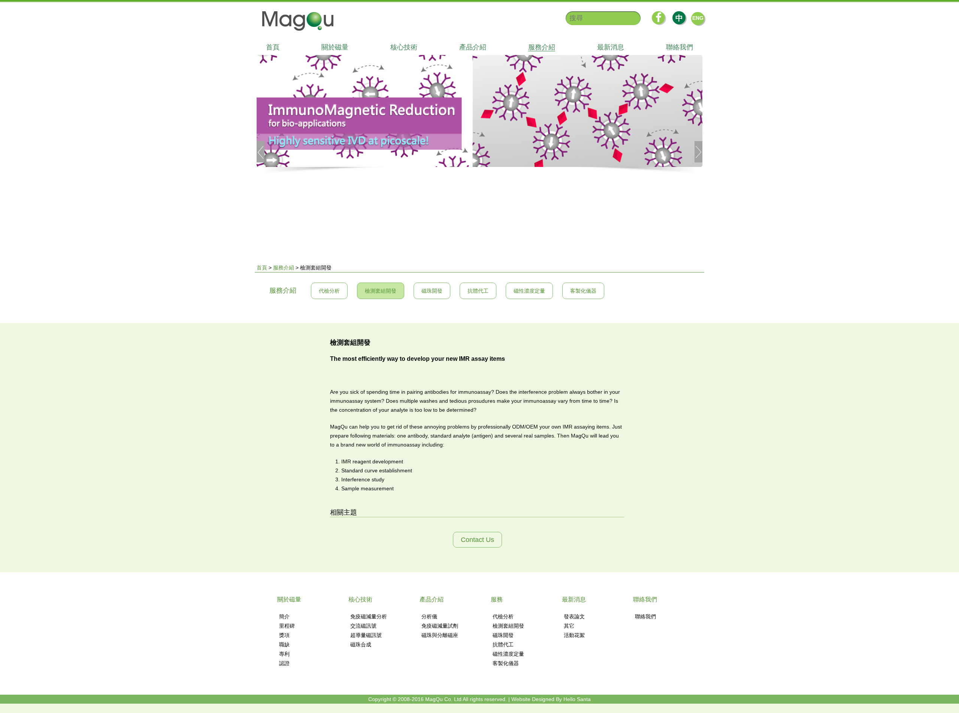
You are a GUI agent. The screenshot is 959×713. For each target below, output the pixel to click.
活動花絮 (574, 635)
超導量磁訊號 (366, 635)
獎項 (284, 635)
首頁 (272, 47)
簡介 (284, 616)
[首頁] (294, 21)
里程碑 (287, 626)
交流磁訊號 (363, 626)
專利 (284, 654)
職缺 (284, 645)
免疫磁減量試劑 (439, 626)
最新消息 (610, 47)
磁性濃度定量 (529, 291)
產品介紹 (472, 47)
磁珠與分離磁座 (439, 635)
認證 (284, 663)
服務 (497, 599)
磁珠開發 (431, 291)
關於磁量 (334, 47)
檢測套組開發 (380, 291)
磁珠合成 (360, 645)
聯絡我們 (679, 47)
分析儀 (429, 616)
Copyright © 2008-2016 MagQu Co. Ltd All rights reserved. (437, 699)
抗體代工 (478, 291)
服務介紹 (541, 47)
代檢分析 (329, 291)
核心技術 (403, 47)
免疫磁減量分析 (368, 616)
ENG (698, 18)
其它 (569, 626)
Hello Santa (577, 699)
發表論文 (574, 616)
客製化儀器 (583, 291)
